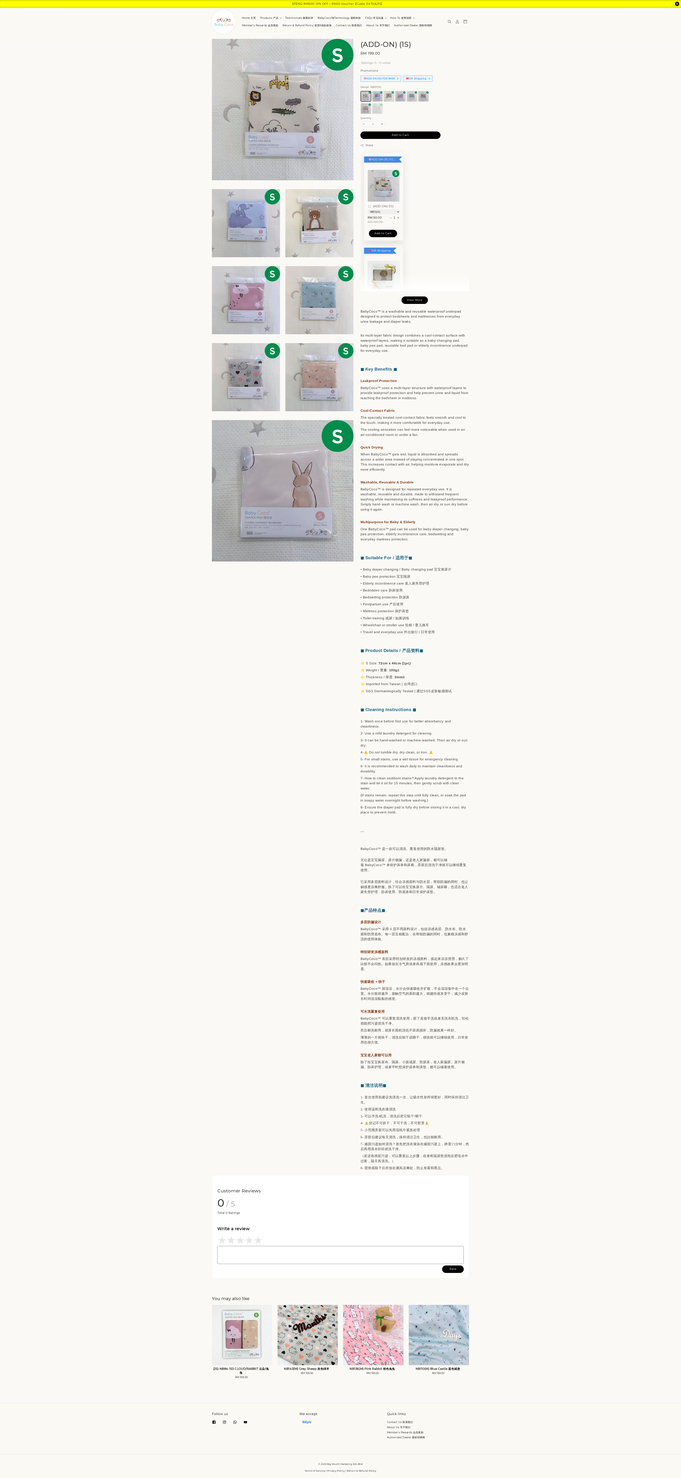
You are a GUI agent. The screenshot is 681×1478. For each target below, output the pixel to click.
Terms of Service (315, 1470)
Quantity (366, 118)
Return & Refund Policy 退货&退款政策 (307, 25)
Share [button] (369, 145)
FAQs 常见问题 (374, 18)
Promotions (369, 70)
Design (371, 87)
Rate (453, 1269)
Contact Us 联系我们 (349, 25)
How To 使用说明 (400, 18)
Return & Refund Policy (361, 1470)
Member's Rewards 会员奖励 (260, 25)
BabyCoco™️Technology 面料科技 (339, 18)
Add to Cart (400, 135)
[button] (449, 22)
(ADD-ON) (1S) (383, 206)
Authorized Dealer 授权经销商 (413, 25)
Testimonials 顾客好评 (299, 18)
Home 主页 (249, 18)
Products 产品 (269, 18)
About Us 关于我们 (378, 25)
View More (414, 300)
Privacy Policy (336, 1470)
